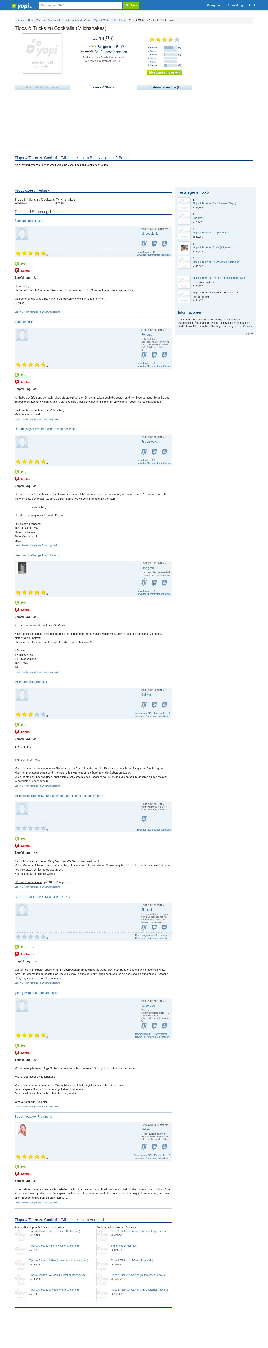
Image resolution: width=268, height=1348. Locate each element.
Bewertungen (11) (146, 251)
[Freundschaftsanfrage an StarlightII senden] (144, 583)
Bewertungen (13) (146, 590)
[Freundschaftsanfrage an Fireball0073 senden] (144, 452)
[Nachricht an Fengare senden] (154, 355)
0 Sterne (152, 65)
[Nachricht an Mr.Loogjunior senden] (154, 244)
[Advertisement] (134, 123)
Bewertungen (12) (146, 363)
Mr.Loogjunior (150, 233)
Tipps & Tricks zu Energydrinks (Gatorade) (216, 261)
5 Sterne (152, 47)
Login (252, 5)
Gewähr (247, 326)
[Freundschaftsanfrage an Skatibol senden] (144, 928)
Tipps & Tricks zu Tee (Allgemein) (211, 232)
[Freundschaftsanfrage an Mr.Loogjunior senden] (144, 244)
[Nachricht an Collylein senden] (154, 705)
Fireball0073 (149, 441)
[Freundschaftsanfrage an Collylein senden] (144, 705)
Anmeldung (235, 5)
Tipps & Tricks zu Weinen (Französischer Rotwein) (139, 1289)
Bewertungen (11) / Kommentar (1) (153, 1033)
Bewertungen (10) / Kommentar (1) (153, 935)
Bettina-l (146, 1129)
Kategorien (214, 5)
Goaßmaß (198, 217)
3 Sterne (152, 54)
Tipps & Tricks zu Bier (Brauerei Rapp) (214, 203)
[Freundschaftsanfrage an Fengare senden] (144, 355)
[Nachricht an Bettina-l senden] (154, 1147)
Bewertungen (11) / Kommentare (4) (152, 713)
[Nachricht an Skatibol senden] (154, 928)
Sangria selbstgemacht (124, 1245)
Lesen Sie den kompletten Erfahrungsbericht (37, 311)
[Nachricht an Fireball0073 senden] (154, 452)
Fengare (147, 334)
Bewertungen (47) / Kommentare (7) (152, 1155)
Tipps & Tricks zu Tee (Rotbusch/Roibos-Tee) (54, 1231)
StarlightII (147, 568)
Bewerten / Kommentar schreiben (154, 254)
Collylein (146, 694)
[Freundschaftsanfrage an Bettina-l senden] (144, 1147)
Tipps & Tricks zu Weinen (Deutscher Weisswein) (57, 1275)
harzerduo (148, 1005)
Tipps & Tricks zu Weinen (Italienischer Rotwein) (138, 1275)
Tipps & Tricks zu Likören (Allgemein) (132, 1260)
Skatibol (146, 909)
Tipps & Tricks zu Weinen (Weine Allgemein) (54, 1289)
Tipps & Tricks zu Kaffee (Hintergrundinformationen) (58, 1260)
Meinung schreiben (164, 72)
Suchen (131, 5)
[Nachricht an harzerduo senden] (154, 1026)
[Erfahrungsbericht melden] (164, 244)
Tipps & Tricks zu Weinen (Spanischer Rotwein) (219, 277)
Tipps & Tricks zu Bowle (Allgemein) (213, 247)
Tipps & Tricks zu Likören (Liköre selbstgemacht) (138, 1231)
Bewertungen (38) (146, 460)
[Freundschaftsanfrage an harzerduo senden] (144, 1026)
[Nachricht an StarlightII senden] (154, 583)
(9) (164, 87)
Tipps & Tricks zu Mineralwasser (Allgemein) (54, 1245)
